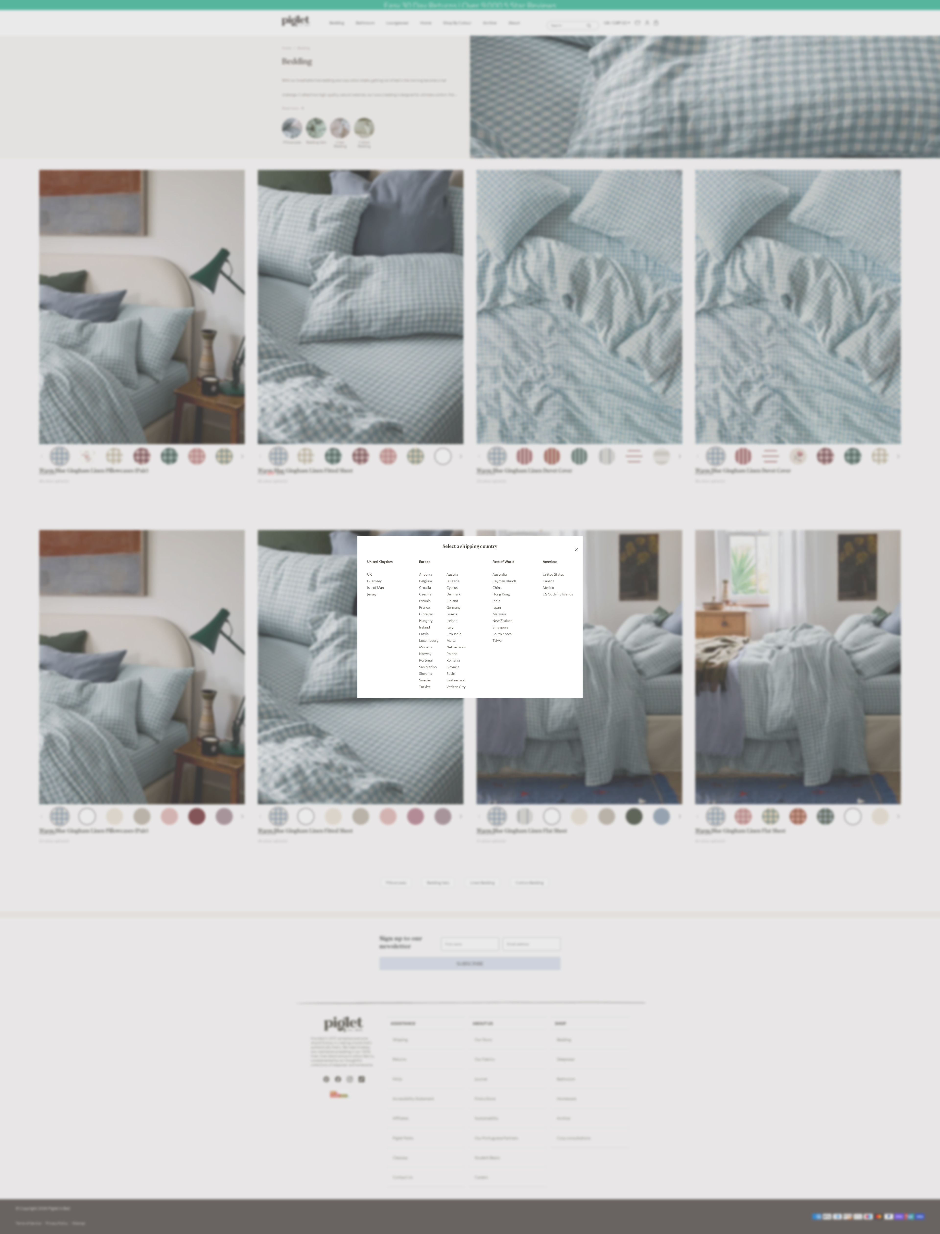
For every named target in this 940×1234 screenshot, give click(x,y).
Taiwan (498, 640)
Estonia (425, 601)
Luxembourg (429, 640)
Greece (451, 614)
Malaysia (499, 614)
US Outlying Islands (558, 594)
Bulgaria (452, 581)
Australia (500, 574)
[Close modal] (576, 542)
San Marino (428, 667)
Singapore (500, 627)
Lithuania (453, 634)
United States (553, 574)
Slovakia (452, 667)
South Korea (502, 634)
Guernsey (374, 581)
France (424, 607)
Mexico (548, 587)
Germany (453, 607)
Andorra (425, 574)
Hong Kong (501, 594)
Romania (453, 660)
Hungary (426, 620)
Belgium (425, 581)
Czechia (425, 594)
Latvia (424, 634)
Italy (449, 627)
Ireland (424, 627)
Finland (452, 601)
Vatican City (456, 687)
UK (369, 574)
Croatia (425, 587)
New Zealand (503, 620)
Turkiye (425, 687)
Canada (548, 581)
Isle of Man (375, 587)
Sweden (425, 680)
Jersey (371, 594)
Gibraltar (426, 614)
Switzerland (455, 680)
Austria (452, 574)
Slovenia (425, 673)
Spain (450, 673)
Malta (451, 640)
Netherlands (456, 647)
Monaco (425, 647)
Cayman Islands (504, 581)
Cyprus (452, 587)
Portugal (426, 660)
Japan (497, 607)
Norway (425, 654)
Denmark (453, 594)
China (497, 587)
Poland (451, 654)
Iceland (452, 620)
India (496, 601)
